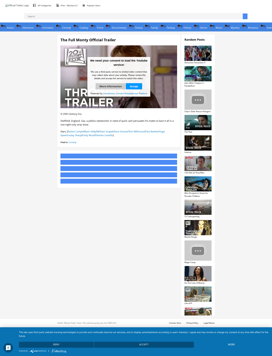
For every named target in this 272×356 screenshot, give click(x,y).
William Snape (104, 131)
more (231, 344)
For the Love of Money (194, 283)
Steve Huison (120, 131)
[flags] (106, 5)
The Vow (188, 131)
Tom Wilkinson (136, 131)
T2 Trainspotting (191, 216)
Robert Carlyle (75, 131)
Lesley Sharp (74, 135)
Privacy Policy (192, 323)
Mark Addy (90, 131)
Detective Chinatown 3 (194, 62)
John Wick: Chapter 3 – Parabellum (194, 84)
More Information (110, 86)
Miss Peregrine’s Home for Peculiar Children (196, 194)
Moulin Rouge (190, 237)
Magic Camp (190, 262)
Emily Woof (88, 135)
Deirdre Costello (104, 135)
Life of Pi (188, 303)
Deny (56, 344)
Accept (134, 86)
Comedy (72, 142)
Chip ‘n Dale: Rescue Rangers (197, 111)
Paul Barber (151, 131)
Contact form (175, 323)
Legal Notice (209, 323)
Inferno (187, 152)
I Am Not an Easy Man (194, 172)
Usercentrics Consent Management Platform (125, 93)
